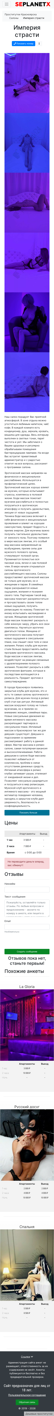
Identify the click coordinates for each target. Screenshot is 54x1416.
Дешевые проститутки (39, 1413)
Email (7, 921)
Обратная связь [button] (27, 1402)
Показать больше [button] (28, 812)
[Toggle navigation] (6, 4)
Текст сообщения (14, 896)
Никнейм (9, 883)
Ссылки (25, 1356)
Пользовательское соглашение (27, 1395)
